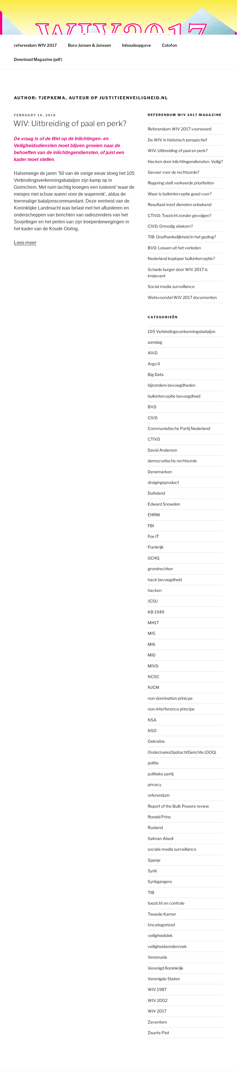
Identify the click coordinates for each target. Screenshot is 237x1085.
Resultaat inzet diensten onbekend (179, 204)
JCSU (153, 600)
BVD (152, 406)
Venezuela (157, 957)
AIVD (153, 352)
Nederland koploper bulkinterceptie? (181, 258)
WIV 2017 (157, 1011)
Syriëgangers (160, 881)
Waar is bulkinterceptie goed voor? (180, 193)
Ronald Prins (159, 816)
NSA (152, 719)
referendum (159, 795)
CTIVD (154, 439)
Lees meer (25, 242)
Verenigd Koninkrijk (165, 968)
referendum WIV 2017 (35, 45)
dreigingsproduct (163, 482)
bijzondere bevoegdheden (171, 385)
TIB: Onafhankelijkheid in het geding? (182, 236)
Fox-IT (153, 536)
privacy (154, 784)
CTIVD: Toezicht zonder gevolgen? (179, 215)
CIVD (153, 417)
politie (153, 762)
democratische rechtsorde (172, 460)
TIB (151, 892)
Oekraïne (156, 741)
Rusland (155, 827)
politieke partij (160, 773)
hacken (155, 590)
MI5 (151, 633)
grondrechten (160, 568)
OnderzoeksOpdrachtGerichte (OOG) (182, 752)
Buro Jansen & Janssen (89, 45)
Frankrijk (156, 547)
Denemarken (160, 471)
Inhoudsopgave (136, 45)
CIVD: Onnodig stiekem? (170, 226)
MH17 (153, 622)
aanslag (155, 342)
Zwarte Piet (158, 1032)
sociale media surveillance (172, 849)
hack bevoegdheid (165, 579)
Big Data (156, 374)
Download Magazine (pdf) (38, 59)
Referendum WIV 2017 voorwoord (179, 128)
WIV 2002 (157, 1000)
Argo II (154, 363)
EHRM (154, 514)
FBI (151, 525)
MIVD (153, 665)
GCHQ (154, 557)
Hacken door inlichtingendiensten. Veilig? (185, 161)
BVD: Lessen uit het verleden (174, 247)
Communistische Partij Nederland (179, 428)
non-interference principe (171, 708)
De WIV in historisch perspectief (177, 139)
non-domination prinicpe (170, 698)
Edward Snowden (164, 504)
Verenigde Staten (164, 978)
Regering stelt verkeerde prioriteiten (181, 182)
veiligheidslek (160, 935)
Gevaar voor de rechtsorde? (173, 172)
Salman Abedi (160, 838)
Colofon (169, 45)
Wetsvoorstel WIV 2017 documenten (182, 297)
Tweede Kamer (162, 914)
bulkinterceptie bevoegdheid (174, 396)
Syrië (152, 870)
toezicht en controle (166, 903)
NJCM (153, 687)
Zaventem (157, 1021)
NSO (152, 730)
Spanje (154, 860)
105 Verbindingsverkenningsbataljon (181, 331)
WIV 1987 (157, 989)
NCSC (153, 676)
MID (151, 654)
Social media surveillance (171, 286)
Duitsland (156, 493)
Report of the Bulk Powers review (178, 806)
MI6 (151, 644)
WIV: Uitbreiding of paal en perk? (70, 123)
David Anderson (162, 450)
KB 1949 (156, 611)
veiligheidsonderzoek (167, 946)
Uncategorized (161, 924)
